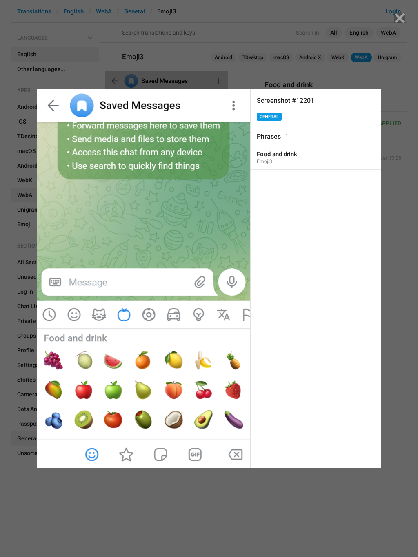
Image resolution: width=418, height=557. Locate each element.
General (269, 116)
